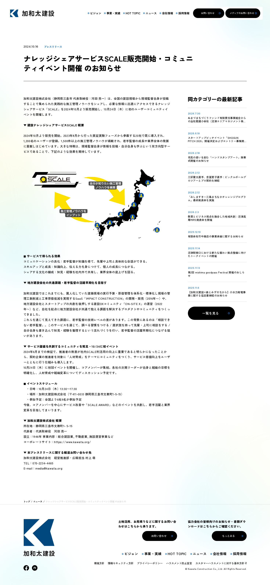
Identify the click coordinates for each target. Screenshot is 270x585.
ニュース (37, 501)
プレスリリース (53, 46)
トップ (27, 501)
